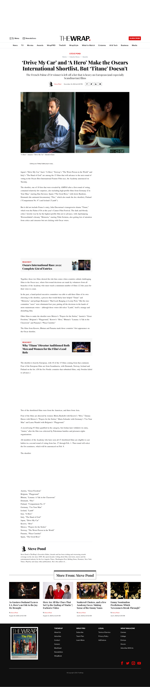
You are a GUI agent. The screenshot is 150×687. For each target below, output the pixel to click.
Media (134, 45)
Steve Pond (57, 84)
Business (124, 45)
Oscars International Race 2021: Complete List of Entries (42, 266)
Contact (57, 640)
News (15, 45)
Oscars (123, 644)
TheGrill (62, 45)
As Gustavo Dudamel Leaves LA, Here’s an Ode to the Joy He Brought (23, 605)
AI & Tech (113, 45)
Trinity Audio (41, 163)
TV (22, 45)
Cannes (123, 632)
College (123, 636)
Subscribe (135, 38)
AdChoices (102, 640)
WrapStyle (73, 45)
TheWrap (58, 628)
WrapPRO (51, 45)
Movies (30, 45)
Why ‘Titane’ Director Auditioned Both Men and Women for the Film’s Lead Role (46, 349)
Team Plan (80, 636)
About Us (57, 632)
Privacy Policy (103, 636)
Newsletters (31, 38)
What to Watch (88, 45)
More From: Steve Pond (75, 575)
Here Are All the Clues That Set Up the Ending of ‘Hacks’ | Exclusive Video (57, 605)
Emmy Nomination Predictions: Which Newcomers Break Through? (125, 605)
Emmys (123, 640)
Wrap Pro (80, 628)
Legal (101, 628)
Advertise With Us (127, 648)
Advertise (57, 636)
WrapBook (58, 656)
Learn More (80, 640)
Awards (40, 45)
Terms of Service (104, 632)
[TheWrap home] (75, 38)
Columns (102, 45)
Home (64, 57)
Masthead (57, 648)
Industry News (75, 57)
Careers (57, 644)
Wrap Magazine (128, 628)
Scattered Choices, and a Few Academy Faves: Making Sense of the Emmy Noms (91, 605)
